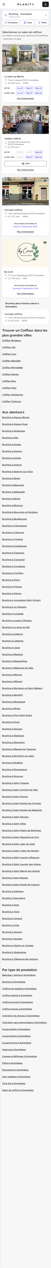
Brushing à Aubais (11, 458)
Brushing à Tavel (10, 911)
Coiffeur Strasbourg (12, 394)
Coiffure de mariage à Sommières (19, 988)
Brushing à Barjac (11, 478)
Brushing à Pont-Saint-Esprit (17, 715)
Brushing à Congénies (13, 566)
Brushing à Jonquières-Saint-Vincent (21, 600)
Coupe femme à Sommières (16, 1036)
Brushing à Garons (11, 593)
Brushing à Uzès (10, 925)
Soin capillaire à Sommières (16, 1076)
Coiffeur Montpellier (12, 367)
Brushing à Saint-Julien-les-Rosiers (20, 850)
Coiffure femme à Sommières (17, 995)
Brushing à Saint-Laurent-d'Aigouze (20, 857)
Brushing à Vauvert (12, 932)
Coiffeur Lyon (9, 354)
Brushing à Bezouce (12, 505)
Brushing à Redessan (13, 735)
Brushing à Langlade (12, 613)
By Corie (8, 271)
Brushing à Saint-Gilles (14, 823)
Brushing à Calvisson (13, 532)
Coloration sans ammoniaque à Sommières (24, 1022)
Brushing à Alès (10, 437)
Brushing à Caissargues (14, 525)
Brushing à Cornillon (12, 573)
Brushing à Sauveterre (13, 898)
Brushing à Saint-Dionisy (15, 796)
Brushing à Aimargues (13, 431)
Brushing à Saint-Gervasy (15, 817)
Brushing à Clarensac (13, 552)
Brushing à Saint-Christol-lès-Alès (20, 789)
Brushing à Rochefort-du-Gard (18, 756)
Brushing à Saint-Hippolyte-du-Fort (20, 837)
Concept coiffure (13, 314)
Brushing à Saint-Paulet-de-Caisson (21, 884)
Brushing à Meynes (12, 674)
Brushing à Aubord (12, 464)
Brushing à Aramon (12, 451)
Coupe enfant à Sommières (16, 1029)
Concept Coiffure (13, 210)
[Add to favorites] (45, 47)
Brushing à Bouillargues (14, 519)
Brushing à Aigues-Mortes (16, 417)
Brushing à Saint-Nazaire (15, 877)
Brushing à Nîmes (11, 708)
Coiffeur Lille (8, 347)
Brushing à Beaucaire (13, 485)
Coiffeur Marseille (11, 360)
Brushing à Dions (11, 580)
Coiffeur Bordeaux (11, 340)
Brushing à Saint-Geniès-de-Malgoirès (22, 810)
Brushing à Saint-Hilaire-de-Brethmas (21, 830)
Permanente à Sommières (15, 1070)
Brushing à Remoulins (13, 742)
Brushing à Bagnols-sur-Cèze (17, 471)
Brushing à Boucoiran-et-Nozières (20, 512)
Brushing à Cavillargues (14, 546)
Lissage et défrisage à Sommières (19, 1056)
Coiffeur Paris (9, 388)
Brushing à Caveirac (12, 539)
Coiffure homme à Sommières (17, 1002)
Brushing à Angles (11, 444)
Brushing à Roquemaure (14, 769)
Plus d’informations (25, 98)
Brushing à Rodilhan (12, 762)
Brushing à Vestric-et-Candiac (18, 945)
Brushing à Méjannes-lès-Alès (17, 668)
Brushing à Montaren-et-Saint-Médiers (22, 688)
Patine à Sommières (12, 1063)
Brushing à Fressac (12, 586)
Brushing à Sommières (13, 981)
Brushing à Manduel (12, 654)
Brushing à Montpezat (13, 701)
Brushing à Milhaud (12, 681)
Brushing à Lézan (11, 647)
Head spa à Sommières (14, 1049)
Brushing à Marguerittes (14, 661)
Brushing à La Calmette (14, 607)
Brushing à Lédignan (13, 640)
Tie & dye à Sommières (13, 1083)
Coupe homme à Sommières (16, 1042)
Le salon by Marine (14, 76)
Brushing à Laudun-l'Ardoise (17, 620)
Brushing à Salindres (13, 891)
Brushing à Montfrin (12, 695)
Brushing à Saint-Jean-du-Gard (18, 844)
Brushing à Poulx (11, 722)
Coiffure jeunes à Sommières (17, 1009)
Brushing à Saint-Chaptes (15, 783)
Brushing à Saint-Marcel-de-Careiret (21, 871)
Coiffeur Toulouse (11, 401)
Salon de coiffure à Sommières (18, 1090)
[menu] (3, 4)
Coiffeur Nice (9, 381)
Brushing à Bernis (11, 498)
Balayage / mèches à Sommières (18, 975)
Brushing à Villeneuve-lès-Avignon (20, 959)
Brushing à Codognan (13, 559)
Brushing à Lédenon (12, 634)
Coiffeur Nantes (10, 374)
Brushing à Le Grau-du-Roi (16, 627)
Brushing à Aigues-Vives (15, 424)
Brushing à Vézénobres (14, 952)
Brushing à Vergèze (12, 938)
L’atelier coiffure (12, 138)
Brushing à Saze (10, 905)
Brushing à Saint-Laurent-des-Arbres (21, 864)
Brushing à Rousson (12, 776)
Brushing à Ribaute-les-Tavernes (19, 749)
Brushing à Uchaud (12, 918)
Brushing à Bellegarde (13, 492)
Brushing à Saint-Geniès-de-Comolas (21, 803)
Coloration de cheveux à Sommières (21, 1015)
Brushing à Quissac (12, 729)
